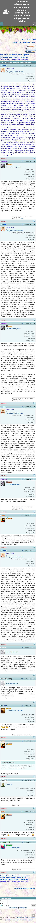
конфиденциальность (20, 920)
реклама (9, 920)
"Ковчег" (22, 218)
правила (19, 917)
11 (22, 706)
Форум (2, 54)
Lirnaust (3, 706)
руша (2, 515)
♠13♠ (33, 176)
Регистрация (23, 907)
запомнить (5, 905)
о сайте (25, 917)
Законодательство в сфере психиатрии (14, 58)
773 (34, 855)
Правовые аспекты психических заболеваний (15, 55)
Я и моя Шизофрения (13, 54)
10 (22, 679)
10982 (33, 174)
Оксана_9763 (5, 842)
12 (22, 741)
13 (22, 780)
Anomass (3, 65)
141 (34, 78)
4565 (33, 528)
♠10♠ (33, 530)
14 (22, 812)
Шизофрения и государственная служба (14, 59)
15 (22, 842)
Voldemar (4, 780)
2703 (33, 719)
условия (30, 920)
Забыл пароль (13, 907)
